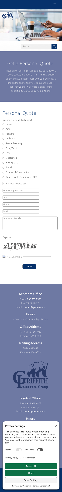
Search (54, 46)
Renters (10, 133)
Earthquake (12, 162)
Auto (8, 129)
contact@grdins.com (34, 307)
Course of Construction (18, 172)
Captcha (7, 237)
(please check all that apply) (17, 120)
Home (9, 124)
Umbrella (10, 138)
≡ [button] (54, 4)
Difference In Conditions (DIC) (21, 177)
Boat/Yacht (11, 148)
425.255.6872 (34, 403)
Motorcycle (11, 158)
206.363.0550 (34, 299)
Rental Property (14, 143)
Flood (9, 167)
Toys (8, 153)
